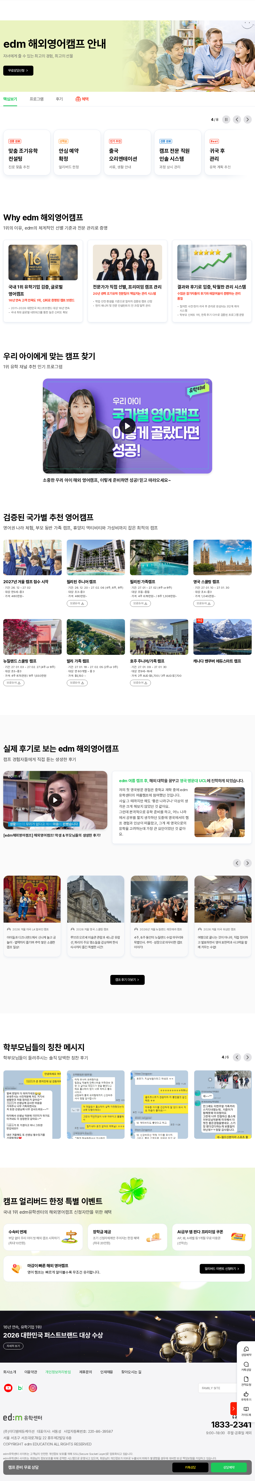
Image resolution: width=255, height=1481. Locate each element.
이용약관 (30, 1372)
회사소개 (9, 1372)
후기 (59, 98)
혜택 (85, 98)
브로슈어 (75, 603)
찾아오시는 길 (131, 1372)
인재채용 (106, 1372)
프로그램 (37, 98)
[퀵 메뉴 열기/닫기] (233, 1408)
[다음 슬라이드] (248, 119)
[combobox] (225, 1388)
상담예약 (228, 1467)
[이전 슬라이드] (237, 119)
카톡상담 (190, 1467)
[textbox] (225, 1388)
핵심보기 (10, 98)
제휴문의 (85, 1372)
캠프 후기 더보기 (125, 980)
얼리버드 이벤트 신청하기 (220, 1269)
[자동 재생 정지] (226, 119)
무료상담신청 (16, 70)
